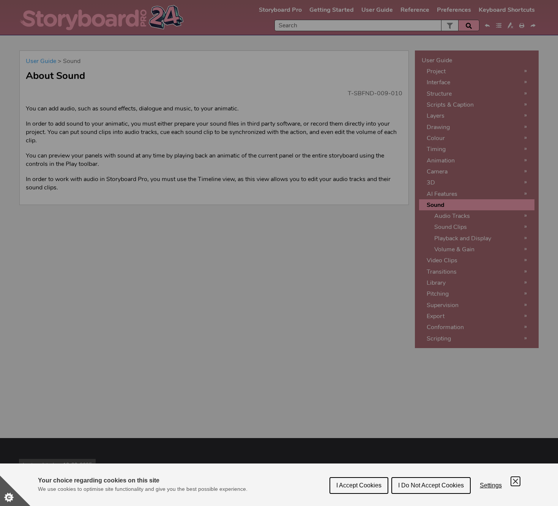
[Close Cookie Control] (515, 481)
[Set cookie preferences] (15, 491)
